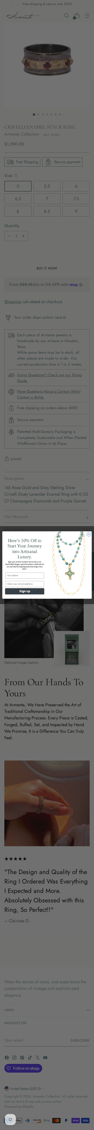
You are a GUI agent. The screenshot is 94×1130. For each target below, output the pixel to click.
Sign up (24, 591)
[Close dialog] (89, 534)
